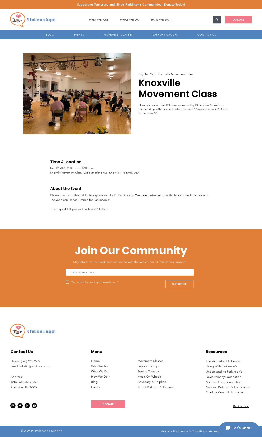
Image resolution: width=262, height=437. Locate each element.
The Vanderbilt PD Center (223, 361)
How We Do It (100, 376)
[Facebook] (20, 405)
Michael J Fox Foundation (223, 382)
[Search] (217, 19)
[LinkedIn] (27, 405)
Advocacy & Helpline (152, 382)
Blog (94, 382)
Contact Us (22, 351)
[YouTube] (34, 405)
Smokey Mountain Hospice (224, 392)
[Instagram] (13, 405)
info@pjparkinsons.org (35, 366)
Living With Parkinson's (221, 366)
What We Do (100, 371)
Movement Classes (150, 361)
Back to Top (241, 406)
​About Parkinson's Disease (156, 387)
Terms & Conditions (193, 431)
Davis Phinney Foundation (223, 377)
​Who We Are (100, 366)
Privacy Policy (169, 431)
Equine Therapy (148, 371)
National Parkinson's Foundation (228, 387)
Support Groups (149, 366)
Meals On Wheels (149, 376)
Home (95, 361)
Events (95, 387)
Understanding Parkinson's (224, 371)
